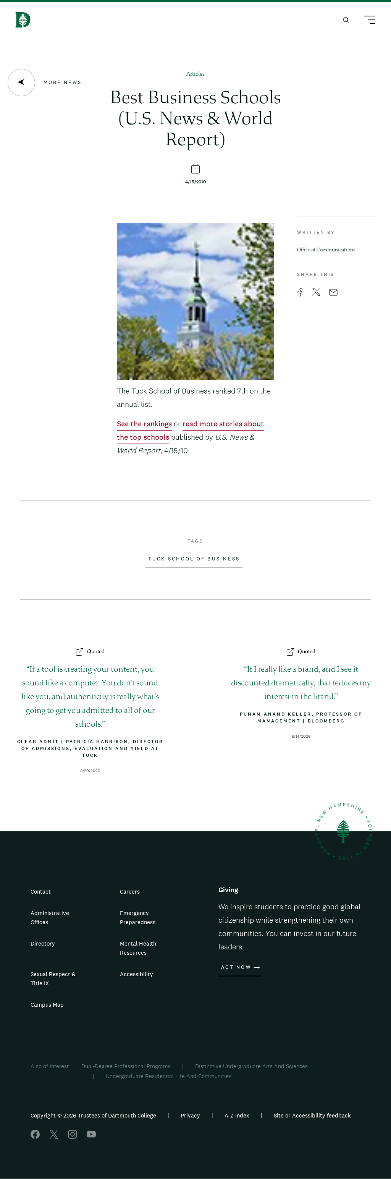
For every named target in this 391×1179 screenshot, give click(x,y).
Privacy (190, 1115)
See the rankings (144, 424)
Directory (43, 943)
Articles (195, 74)
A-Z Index (237, 1115)
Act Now (236, 967)
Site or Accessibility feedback (312, 1115)
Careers (130, 891)
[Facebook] (35, 1136)
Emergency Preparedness (137, 917)
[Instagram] (72, 1136)
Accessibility (136, 974)
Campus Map (47, 1004)
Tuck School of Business (194, 559)
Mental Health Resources (138, 948)
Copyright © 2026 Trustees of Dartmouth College (93, 1115)
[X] (53, 1136)
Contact (41, 891)
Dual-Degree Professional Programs (126, 1066)
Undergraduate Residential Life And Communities (168, 1076)
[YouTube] (91, 1136)
